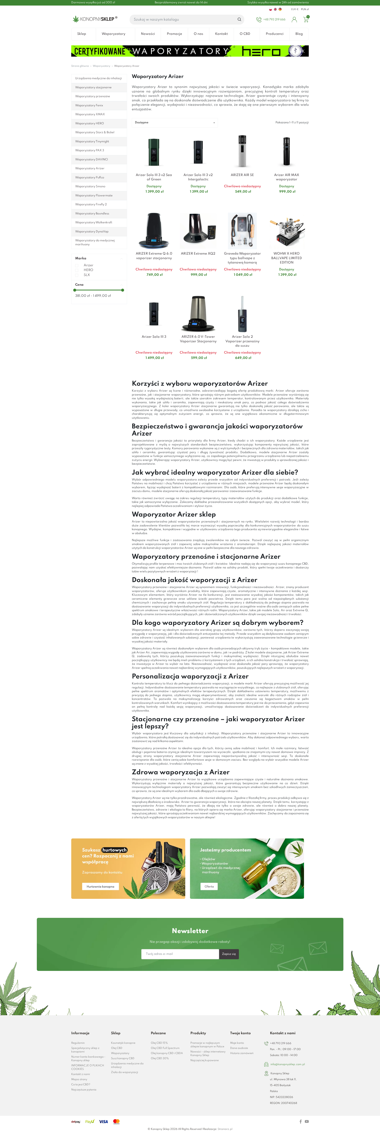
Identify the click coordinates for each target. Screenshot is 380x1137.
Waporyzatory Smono (90, 186)
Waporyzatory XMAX (90, 114)
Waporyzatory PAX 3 (89, 150)
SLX (87, 275)
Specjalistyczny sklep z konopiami (85, 1050)
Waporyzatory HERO (89, 123)
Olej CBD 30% (160, 1058)
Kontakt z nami (80, 1074)
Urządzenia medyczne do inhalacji (98, 78)
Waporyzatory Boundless (92, 213)
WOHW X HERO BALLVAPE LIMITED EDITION (286, 258)
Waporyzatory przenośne (92, 96)
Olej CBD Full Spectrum (165, 1048)
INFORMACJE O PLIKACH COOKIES (87, 1067)
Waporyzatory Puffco (89, 177)
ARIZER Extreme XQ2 (198, 253)
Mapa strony (79, 1079)
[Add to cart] (171, 199)
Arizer (88, 265)
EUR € (295, 9)
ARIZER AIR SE (242, 175)
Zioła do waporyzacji (124, 1072)
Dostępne (141, 122)
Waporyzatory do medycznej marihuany (95, 242)
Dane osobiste (239, 1048)
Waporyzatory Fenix (89, 105)
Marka (80, 258)
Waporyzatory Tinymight (92, 141)
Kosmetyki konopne (123, 1043)
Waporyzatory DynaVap (91, 231)
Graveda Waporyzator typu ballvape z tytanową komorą (242, 258)
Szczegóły (149, 199)
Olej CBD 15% (159, 1043)
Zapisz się (229, 954)
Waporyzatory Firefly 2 (91, 204)
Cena (79, 284)
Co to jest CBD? (80, 1084)
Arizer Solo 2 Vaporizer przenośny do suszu (242, 341)
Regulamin (78, 1043)
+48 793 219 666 (280, 1043)
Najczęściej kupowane (204, 1060)
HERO (88, 270)
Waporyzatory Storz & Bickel (94, 132)
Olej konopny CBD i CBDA (167, 1053)
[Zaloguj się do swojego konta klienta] (294, 19)
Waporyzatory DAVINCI (91, 159)
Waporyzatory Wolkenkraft (93, 222)
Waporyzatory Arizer (89, 168)
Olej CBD (116, 1048)
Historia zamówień (242, 1053)
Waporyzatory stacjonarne (93, 87)
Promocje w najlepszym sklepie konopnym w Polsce (207, 1045)
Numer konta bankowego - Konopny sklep (88, 1059)
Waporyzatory (120, 1053)
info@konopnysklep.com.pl (288, 1064)
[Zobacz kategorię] (128, 868)
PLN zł (305, 9)
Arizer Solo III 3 (154, 337)
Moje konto (237, 1043)
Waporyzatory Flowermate (94, 195)
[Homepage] (94, 20)
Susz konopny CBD (122, 1058)
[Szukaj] (239, 20)
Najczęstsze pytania (83, 1089)
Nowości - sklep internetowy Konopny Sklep (207, 1053)
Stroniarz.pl (225, 1129)
